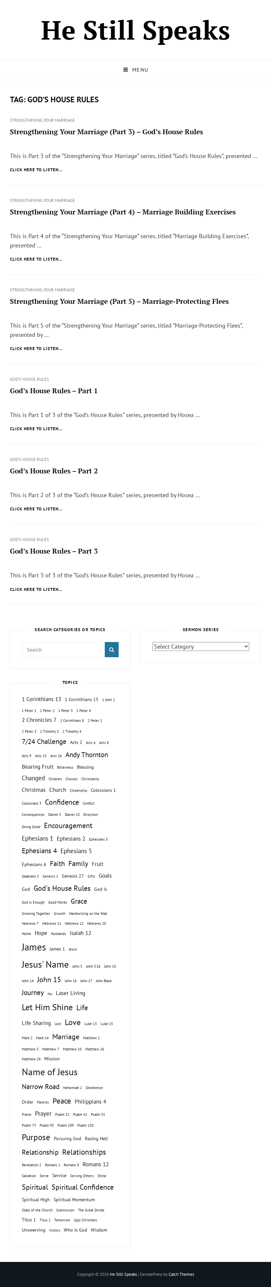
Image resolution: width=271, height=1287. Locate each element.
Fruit (97, 864)
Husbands (58, 933)
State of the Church (37, 1210)
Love (73, 1022)
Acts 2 (76, 742)
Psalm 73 (29, 1125)
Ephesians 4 (39, 850)
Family (78, 863)
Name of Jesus (50, 1072)
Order (27, 1102)
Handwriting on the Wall (88, 913)
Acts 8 (104, 742)
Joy (50, 993)
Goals (105, 875)
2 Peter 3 (29, 731)
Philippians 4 (90, 1101)
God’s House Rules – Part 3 (54, 551)
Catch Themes (181, 1274)
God (26, 889)
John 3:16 (93, 966)
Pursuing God (67, 1138)
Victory (54, 1230)
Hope (41, 933)
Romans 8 (71, 1165)
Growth (59, 913)
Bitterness (65, 767)
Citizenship (78, 790)
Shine (101, 1176)
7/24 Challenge (44, 741)
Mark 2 (27, 1038)
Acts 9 (26, 756)
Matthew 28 (31, 1059)
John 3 (77, 966)
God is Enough (33, 902)
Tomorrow (62, 1220)
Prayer (43, 1113)
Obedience (94, 1087)
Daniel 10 (72, 814)
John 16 (71, 981)
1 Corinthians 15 (81, 699)
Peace (62, 1101)
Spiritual (35, 1187)
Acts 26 (56, 756)
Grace (79, 901)
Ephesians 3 (98, 839)
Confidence (62, 802)
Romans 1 (52, 1165)
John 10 (110, 966)
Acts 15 (41, 756)
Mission (52, 1058)
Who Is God (75, 1230)
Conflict (89, 803)
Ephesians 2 (71, 838)
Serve (44, 1176)
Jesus (73, 949)
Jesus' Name (45, 964)
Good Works (57, 902)
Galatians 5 (30, 876)
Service (59, 1175)
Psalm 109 (66, 1125)
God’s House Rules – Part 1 (54, 390)
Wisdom (99, 1230)
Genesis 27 (73, 876)
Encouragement (68, 825)
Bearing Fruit (38, 766)
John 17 (86, 981)
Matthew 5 (30, 1049)
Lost (58, 1023)
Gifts (91, 876)
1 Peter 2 (47, 710)
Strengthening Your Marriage (42, 120)
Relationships (84, 1152)
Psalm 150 (85, 1125)
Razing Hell (96, 1138)
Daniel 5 (54, 814)
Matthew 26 (94, 1049)
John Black (104, 981)
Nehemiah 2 (72, 1087)
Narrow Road (40, 1086)
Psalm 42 (80, 1114)
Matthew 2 (91, 1038)
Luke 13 (90, 1023)
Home (26, 933)
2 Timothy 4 (71, 731)
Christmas (34, 789)
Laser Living (70, 993)
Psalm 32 (62, 1114)
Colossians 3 (31, 803)
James (34, 947)
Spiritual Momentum (74, 1199)
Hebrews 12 (74, 923)
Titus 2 (45, 1220)
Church (57, 789)
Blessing (85, 767)
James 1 (57, 949)
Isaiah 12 (80, 933)
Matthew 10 (72, 1049)
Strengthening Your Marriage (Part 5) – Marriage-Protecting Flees (119, 301)
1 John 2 (108, 699)
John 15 (49, 979)
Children (55, 779)
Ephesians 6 (34, 864)
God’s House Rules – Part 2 (54, 470)
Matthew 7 (50, 1049)
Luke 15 (106, 1023)
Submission (65, 1210)
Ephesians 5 (76, 851)
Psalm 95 (47, 1125)
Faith (57, 863)
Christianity (90, 779)
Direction (90, 814)
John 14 (28, 981)
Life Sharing (36, 1023)
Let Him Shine (47, 1007)
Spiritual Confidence (83, 1187)
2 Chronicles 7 (39, 720)
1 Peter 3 (65, 710)
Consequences (33, 814)
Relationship (40, 1152)
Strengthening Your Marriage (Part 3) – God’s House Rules (106, 131)
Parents (43, 1102)
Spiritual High (36, 1199)
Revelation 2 (31, 1165)
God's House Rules (29, 379)
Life (82, 1007)
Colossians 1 (103, 790)
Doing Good (31, 826)
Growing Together (36, 913)
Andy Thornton (86, 754)
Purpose (36, 1137)
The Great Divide (91, 1210)
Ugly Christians (85, 1220)
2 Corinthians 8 (72, 720)
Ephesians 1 (37, 838)
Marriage (65, 1036)
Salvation (29, 1176)
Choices (71, 779)
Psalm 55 (98, 1114)
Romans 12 (96, 1164)
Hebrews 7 (30, 923)
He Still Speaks (135, 29)
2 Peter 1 (95, 720)
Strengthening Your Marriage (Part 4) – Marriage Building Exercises (123, 211)
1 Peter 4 (83, 710)
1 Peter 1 (29, 710)
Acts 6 (91, 742)
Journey (33, 992)
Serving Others (82, 1176)
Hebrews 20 (96, 923)
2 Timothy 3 (49, 731)
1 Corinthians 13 (41, 699)
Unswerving (34, 1230)
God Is (100, 889)
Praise (26, 1114)
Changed (33, 778)
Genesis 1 (50, 876)
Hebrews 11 (51, 923)
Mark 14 (42, 1038)
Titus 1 (29, 1219)
